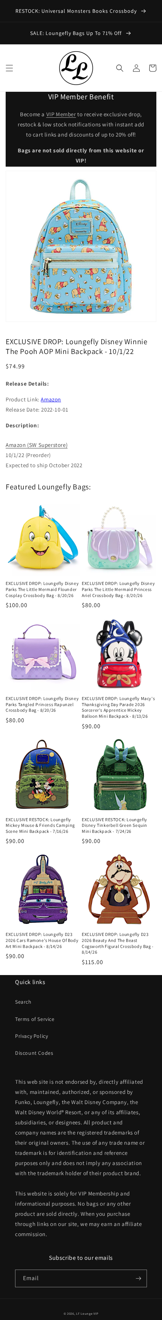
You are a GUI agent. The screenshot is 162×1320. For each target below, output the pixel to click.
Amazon (51, 399)
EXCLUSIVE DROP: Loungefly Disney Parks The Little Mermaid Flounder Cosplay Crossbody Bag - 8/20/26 (42, 589)
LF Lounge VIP (87, 1313)
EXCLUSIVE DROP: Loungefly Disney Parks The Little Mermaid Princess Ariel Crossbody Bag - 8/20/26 (118, 589)
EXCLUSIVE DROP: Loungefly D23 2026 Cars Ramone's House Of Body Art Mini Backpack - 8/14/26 (42, 940)
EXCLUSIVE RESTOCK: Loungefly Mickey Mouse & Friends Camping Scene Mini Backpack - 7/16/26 (40, 825)
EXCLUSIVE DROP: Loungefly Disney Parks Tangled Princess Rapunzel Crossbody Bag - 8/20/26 (42, 704)
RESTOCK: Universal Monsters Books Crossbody (76, 11)
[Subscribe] (138, 1278)
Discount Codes (34, 1053)
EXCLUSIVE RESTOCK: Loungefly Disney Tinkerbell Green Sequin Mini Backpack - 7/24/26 (114, 825)
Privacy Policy (31, 1036)
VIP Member (61, 114)
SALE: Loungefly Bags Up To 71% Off (76, 33)
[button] (9, 68)
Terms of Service (35, 1019)
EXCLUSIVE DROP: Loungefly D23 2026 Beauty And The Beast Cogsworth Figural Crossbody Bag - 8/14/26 (118, 943)
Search (23, 1001)
